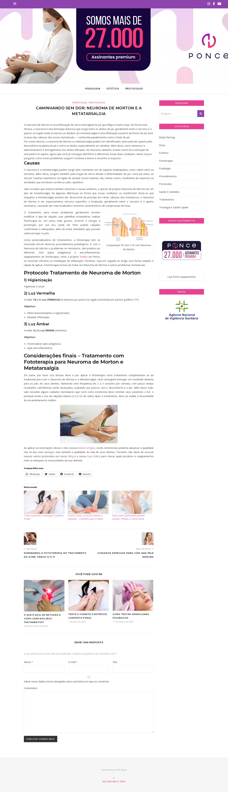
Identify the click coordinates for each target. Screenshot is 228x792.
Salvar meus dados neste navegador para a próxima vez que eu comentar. (66, 681)
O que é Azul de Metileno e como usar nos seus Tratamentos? (42, 619)
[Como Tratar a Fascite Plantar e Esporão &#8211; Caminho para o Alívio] (88, 502)
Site (115, 662)
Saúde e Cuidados (169, 191)
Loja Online (93, 456)
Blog (70, 456)
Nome (28, 662)
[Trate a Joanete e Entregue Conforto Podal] (44, 502)
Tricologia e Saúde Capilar (173, 207)
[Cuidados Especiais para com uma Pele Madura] (147, 538)
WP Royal (121, 769)
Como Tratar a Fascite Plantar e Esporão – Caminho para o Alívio (85, 517)
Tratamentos (166, 199)
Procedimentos (168, 176)
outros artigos (86, 447)
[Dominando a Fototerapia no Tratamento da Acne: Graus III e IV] (30, 538)
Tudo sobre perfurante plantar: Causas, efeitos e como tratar (128, 517)
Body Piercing (167, 137)
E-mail (72, 662)
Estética (113, 88)
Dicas (162, 145)
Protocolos (134, 88)
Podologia (92, 88)
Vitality (83, 256)
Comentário (30, 688)
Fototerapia (166, 160)
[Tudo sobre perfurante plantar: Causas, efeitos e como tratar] (132, 502)
